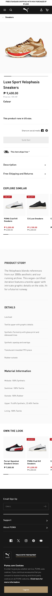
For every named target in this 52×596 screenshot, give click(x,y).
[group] (14, 210)
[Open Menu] (5, 10)
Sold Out (26, 140)
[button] (5, 10)
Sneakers (9, 17)
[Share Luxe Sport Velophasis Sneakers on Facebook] (42, 130)
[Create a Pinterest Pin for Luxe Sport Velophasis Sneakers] (47, 130)
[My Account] (41, 10)
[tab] (7, 76)
